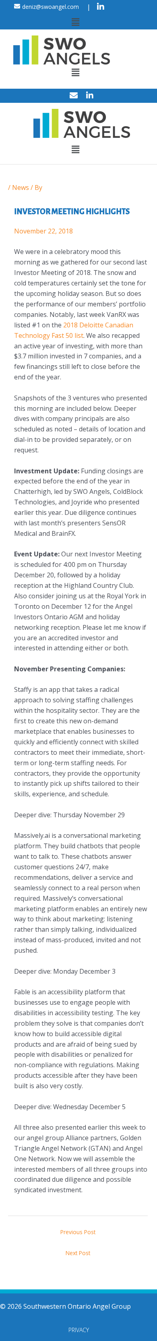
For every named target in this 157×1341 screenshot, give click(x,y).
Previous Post (77, 1232)
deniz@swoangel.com (50, 6)
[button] (75, 21)
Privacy (78, 1330)
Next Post (78, 1253)
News (20, 187)
